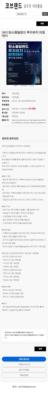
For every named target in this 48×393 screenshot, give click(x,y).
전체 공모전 (24, 359)
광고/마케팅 (24, 370)
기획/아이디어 (24, 364)
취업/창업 (24, 375)
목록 (42, 24)
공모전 (5, 253)
